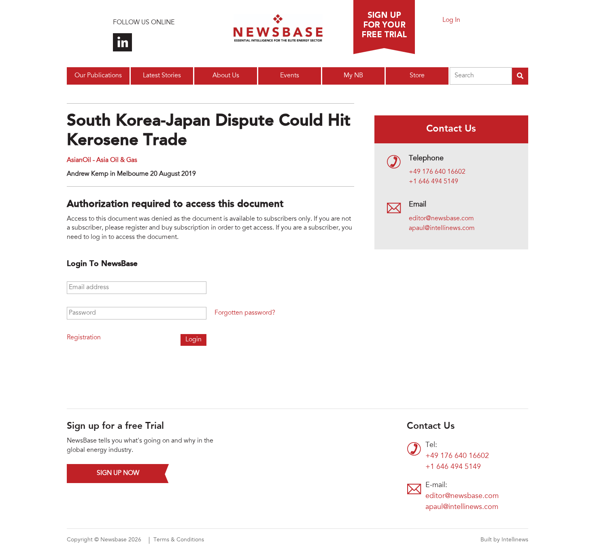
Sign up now (118, 473)
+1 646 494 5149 (433, 182)
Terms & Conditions (178, 540)
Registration (84, 337)
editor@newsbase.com (441, 218)
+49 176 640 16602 (437, 172)
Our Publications (98, 75)
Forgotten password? (245, 313)
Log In (451, 20)
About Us (225, 75)
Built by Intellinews (504, 540)
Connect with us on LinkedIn (122, 42)
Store (417, 75)
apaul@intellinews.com (442, 228)
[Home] (278, 30)
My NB (353, 75)
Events (289, 75)
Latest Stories (162, 75)
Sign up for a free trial (384, 27)
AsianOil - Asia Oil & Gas (102, 160)
